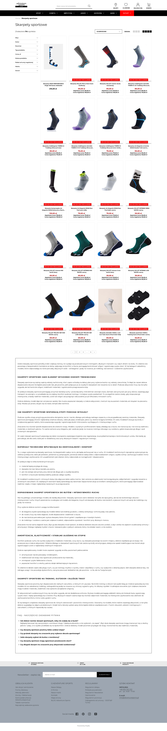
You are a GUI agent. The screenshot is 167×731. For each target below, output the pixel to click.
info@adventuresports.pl (129, 698)
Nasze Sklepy (56, 687)
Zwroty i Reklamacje (23, 695)
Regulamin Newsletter (94, 693)
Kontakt (54, 695)
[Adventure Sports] (21, 5)
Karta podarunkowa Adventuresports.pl (23, 699)
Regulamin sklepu (92, 687)
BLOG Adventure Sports (60, 700)
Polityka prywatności (93, 690)
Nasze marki (56, 693)
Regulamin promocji (93, 698)
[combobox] (70, 6)
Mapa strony (56, 698)
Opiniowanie (90, 695)
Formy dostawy (21, 690)
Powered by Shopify (83, 726)
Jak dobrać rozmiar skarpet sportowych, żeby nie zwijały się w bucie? (49, 621)
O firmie (54, 690)
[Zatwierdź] (89, 6)
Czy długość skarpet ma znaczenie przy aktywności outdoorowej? (47, 645)
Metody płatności (22, 693)
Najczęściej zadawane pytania (27, 705)
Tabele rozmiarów (22, 703)
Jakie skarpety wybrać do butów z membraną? (39, 637)
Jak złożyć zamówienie (24, 687)
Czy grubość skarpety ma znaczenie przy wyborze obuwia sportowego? (50, 633)
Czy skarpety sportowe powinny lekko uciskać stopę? (42, 630)
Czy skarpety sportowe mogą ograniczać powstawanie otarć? (45, 641)
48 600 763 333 (126, 689)
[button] (108, 31)
